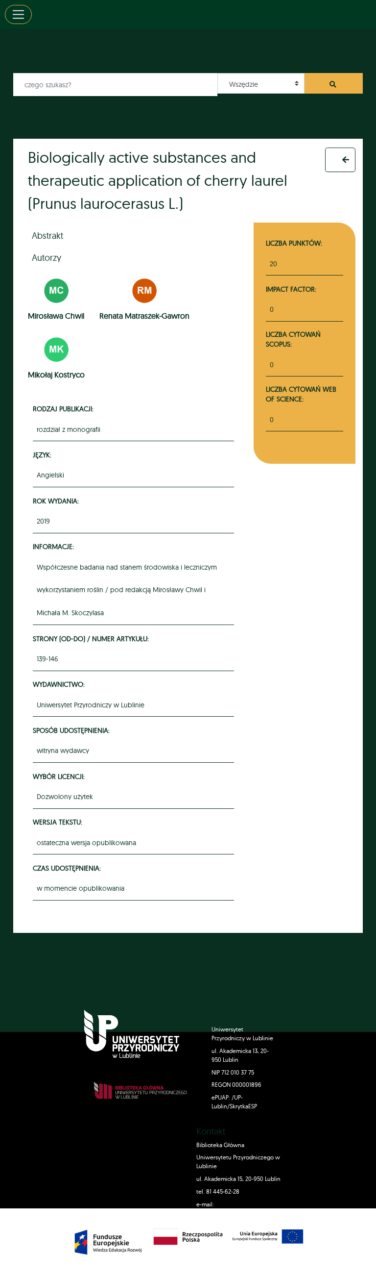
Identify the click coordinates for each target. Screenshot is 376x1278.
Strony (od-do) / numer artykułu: (92, 638)
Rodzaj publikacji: (64, 408)
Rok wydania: (57, 501)
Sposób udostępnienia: (73, 730)
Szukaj (334, 87)
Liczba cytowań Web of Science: (301, 394)
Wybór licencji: (60, 776)
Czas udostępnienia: (68, 868)
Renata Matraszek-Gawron (144, 316)
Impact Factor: (291, 289)
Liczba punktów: (294, 243)
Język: (43, 455)
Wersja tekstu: (59, 822)
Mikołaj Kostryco (56, 374)
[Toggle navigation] (18, 14)
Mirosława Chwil (56, 316)
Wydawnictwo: (60, 684)
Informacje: (55, 546)
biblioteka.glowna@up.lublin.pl (237, 1213)
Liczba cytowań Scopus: (293, 339)
